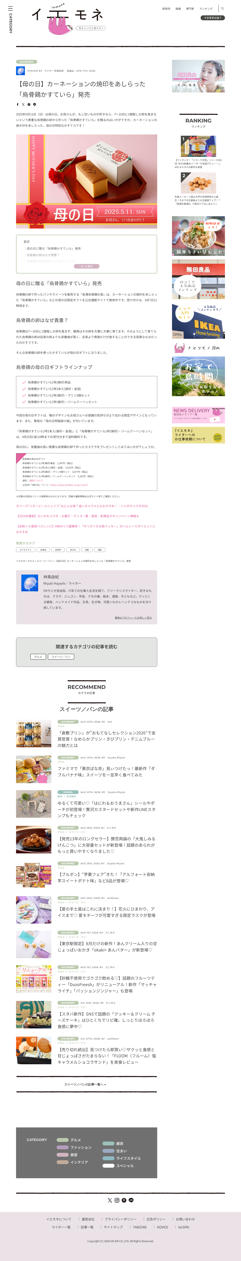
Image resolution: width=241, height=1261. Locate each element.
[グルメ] (86, 62)
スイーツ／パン (61, 657)
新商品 (43, 549)
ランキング (206, 8)
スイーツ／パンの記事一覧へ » (85, 1084)
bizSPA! (183, 1227)
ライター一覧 (61, 1227)
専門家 (190, 8)
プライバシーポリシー (120, 1219)
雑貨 (119, 1143)
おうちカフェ (25, 549)
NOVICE (162, 1227)
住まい (121, 1151)
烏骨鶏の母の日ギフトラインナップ (50, 261)
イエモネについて (58, 1219)
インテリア (79, 1162)
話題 (87, 549)
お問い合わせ (185, 1219)
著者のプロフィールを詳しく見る (133, 617)
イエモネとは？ (212, 17)
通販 (100, 549)
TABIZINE (140, 1227)
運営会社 (88, 1219)
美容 (73, 1155)
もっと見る (86, 266)
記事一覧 (87, 1227)
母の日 (73, 549)
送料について (36, 480)
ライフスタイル (128, 1158)
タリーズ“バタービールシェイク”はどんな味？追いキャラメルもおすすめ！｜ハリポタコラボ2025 (82, 506)
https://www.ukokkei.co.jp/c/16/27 (69, 485)
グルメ (38, 657)
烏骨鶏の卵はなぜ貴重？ (42, 255)
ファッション (81, 1147)
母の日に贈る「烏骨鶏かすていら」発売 (53, 248)
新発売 (166, 8)
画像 (178, 8)
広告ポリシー (156, 1219)
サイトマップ (113, 1227)
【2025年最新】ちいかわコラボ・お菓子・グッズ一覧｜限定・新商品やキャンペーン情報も (77, 516)
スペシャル (125, 1166)
